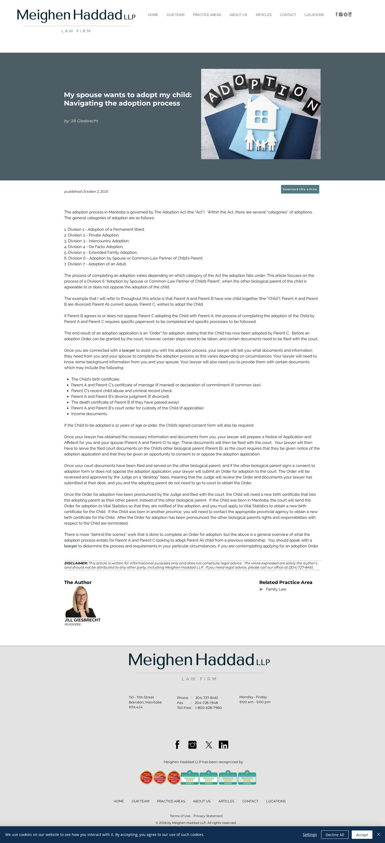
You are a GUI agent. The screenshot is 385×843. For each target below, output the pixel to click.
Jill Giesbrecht (84, 120)
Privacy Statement (208, 816)
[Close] (379, 834)
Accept (362, 834)
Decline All (335, 834)
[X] (209, 745)
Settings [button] (310, 834)
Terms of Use (180, 816)
